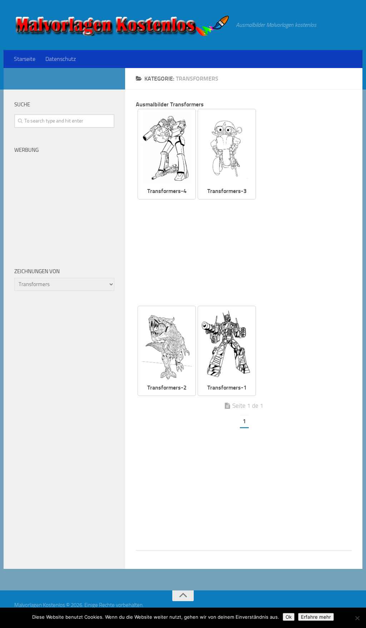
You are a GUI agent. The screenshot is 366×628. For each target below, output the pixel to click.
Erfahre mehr (316, 617)
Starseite (24, 58)
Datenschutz (60, 58)
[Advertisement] (249, 253)
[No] (357, 618)
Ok (289, 617)
